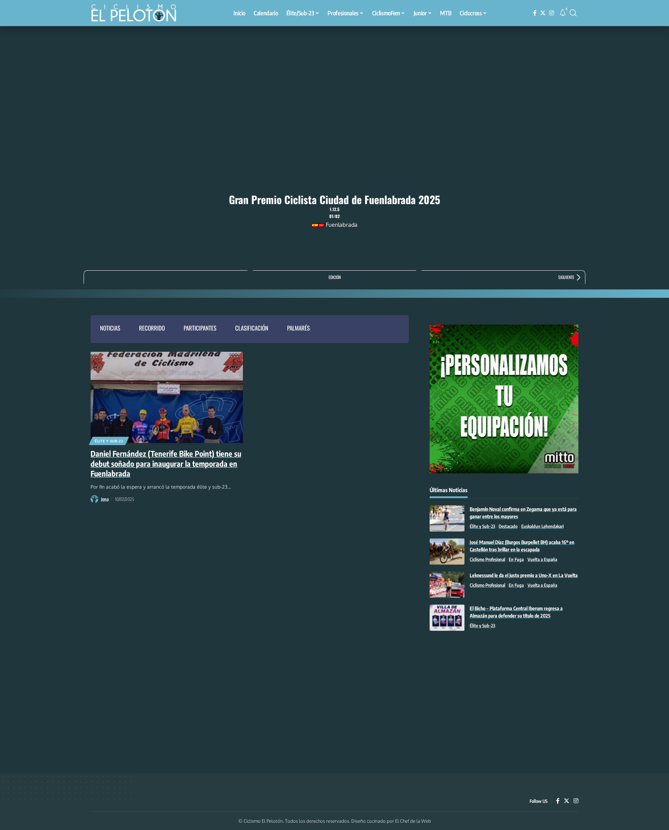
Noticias (110, 328)
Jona (105, 499)
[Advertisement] (334, 78)
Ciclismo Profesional (487, 559)
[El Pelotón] (137, 13)
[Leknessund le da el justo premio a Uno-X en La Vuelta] (447, 585)
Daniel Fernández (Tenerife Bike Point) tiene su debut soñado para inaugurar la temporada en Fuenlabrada (166, 463)
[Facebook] (534, 13)
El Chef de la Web (413, 821)
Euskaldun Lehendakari (542, 526)
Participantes (200, 328)
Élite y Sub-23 (109, 441)
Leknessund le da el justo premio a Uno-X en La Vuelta (524, 575)
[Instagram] (551, 13)
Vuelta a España (542, 559)
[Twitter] (542, 13)
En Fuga (516, 559)
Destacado (508, 526)
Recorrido (152, 328)
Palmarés (298, 328)
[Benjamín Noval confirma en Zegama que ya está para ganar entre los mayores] (447, 518)
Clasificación (251, 328)
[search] (573, 13)
